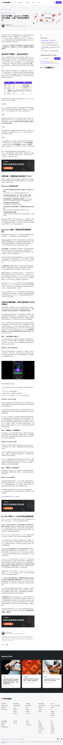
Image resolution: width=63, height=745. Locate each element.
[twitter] (49, 67)
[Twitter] (59, 739)
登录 (54, 2)
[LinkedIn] (61, 739)
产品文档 (27, 723)
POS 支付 (28, 713)
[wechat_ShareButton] (45, 67)
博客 (52, 723)
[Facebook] (57, 739)
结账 (27, 707)
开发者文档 (10, 496)
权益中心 (40, 732)
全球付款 (52, 715)
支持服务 (52, 730)
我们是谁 (40, 723)
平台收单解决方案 (4, 727)
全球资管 (2, 725)
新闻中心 (52, 727)
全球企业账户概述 (4, 705)
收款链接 (27, 711)
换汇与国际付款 (4, 709)
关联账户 (52, 707)
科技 (10, 9)
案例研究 (52, 725)
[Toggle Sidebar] (41, 35)
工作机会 (40, 730)
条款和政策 (40, 727)
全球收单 (52, 711)
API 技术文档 (28, 725)
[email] (53, 67)
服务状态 (52, 732)
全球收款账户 (3, 707)
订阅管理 (40, 709)
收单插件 (27, 709)
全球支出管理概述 (16, 705)
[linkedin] (51, 67)
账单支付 (15, 711)
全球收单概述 (28, 705)
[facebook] (47, 67)
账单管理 (40, 707)
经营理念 (40, 725)
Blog (6, 9)
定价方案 (27, 2)
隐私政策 (46, 61)
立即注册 (59, 2)
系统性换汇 (53, 713)
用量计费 (40, 711)
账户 (52, 709)
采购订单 (15, 713)
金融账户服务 (3, 723)
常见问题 (52, 728)
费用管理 (15, 709)
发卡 (52, 717)
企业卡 (14, 707)
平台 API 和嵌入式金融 (55, 705)
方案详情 (5, 496)
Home (2, 9)
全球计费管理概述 (41, 705)
